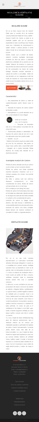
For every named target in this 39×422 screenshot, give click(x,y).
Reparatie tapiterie (19, 401)
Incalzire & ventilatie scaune (19, 388)
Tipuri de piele (19, 381)
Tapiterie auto (19, 398)
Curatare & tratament (19, 391)
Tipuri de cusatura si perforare (19, 384)
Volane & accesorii (19, 405)
